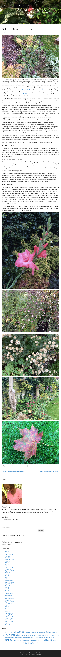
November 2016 (9, 598)
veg (38, 640)
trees (32, 640)
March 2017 (8, 592)
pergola (24, 637)
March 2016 (8, 611)
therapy (24, 640)
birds (17, 632)
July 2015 (7, 624)
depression (43, 632)
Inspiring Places (35, 2)
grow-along (44, 635)
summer (13, 640)
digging (52, 632)
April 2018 (7, 575)
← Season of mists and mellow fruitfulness (13, 471)
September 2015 (9, 621)
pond (30, 637)
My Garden (15, 2)
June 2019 (7, 562)
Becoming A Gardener (34, 6)
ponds (33, 637)
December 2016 (9, 597)
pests (27, 637)
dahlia (38, 632)
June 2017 (7, 587)
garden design (21, 635)
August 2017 (8, 584)
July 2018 (7, 572)
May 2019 (7, 564)
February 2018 (9, 579)
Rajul (4, 32)
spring (8, 639)
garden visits (29, 635)
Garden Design (5, 2)
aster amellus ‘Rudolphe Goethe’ (24, 94)
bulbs (21, 632)
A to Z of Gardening (7, 6)
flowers (14, 466)
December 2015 (9, 616)
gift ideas (35, 635)
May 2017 (7, 589)
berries (12, 632)
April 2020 (7, 558)
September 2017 (9, 582)
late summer (8, 637)
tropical (35, 640)
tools (28, 640)
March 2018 (8, 577)
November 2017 (9, 580)
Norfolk (13, 637)
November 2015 (9, 618)
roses (46, 637)
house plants (51, 635)
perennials (19, 637)
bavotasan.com (37, 654)
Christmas (33, 632)
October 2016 (8, 600)
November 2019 (9, 559)
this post (44, 90)
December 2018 (9, 567)
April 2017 (7, 590)
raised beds (42, 637)
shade (50, 637)
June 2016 (7, 606)
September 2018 (9, 571)
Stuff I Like (46, 2)
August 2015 (8, 623)
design (48, 632)
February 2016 (9, 613)
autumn (9, 466)
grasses (39, 635)
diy (54, 632)
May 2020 (7, 556)
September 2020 (9, 554)
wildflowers (52, 640)
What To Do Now (20, 6)
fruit (19, 466)
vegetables (24, 466)
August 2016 (8, 603)
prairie (37, 637)
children (27, 632)
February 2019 (9, 566)
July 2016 (7, 605)
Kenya (57, 635)
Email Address (6, 527)
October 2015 (8, 619)
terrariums (19, 640)
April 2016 (7, 610)
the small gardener (29, 653)
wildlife (27, 642)
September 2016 (9, 602)
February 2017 (9, 593)
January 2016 (8, 615)
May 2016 (7, 608)
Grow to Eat (24, 2)
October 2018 (8, 569)
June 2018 (7, 574)
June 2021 (7, 551)
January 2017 (8, 595)
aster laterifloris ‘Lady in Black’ (21, 90)
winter (34, 642)
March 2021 (8, 553)
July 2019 (7, 561)
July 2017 (7, 585)
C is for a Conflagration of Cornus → (49, 471)
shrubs (54, 637)
